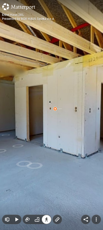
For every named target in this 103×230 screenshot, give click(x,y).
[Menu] (96, 219)
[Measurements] (57, 219)
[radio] (27, 219)
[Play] (16, 219)
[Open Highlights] (7, 219)
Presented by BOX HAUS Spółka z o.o (28, 19)
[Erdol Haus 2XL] (51, 115)
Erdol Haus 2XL (13, 15)
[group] (37, 219)
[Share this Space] (85, 219)
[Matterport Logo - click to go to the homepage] (18, 6)
